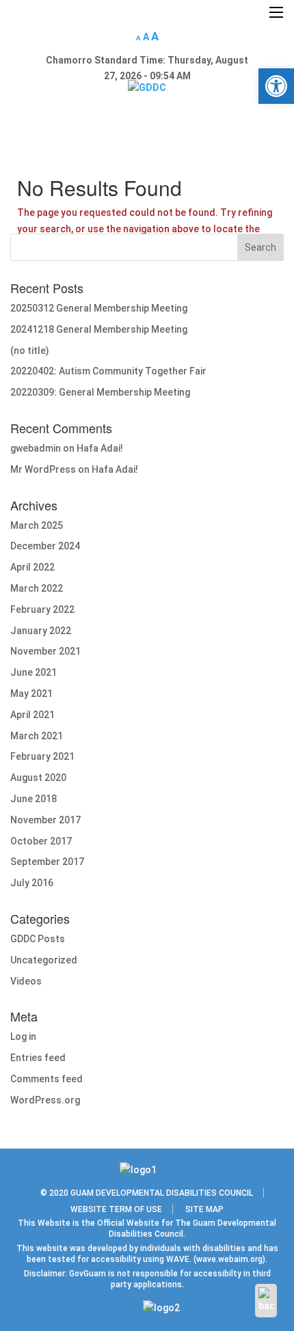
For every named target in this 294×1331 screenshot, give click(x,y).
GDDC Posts (37, 938)
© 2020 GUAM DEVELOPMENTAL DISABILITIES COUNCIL (146, 1193)
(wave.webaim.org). (229, 1259)
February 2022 (42, 609)
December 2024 (45, 545)
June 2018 (33, 798)
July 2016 (31, 882)
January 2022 (40, 630)
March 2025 (36, 525)
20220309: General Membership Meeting (100, 392)
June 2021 (33, 672)
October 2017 (41, 841)
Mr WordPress (43, 469)
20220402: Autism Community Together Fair (108, 371)
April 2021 (32, 714)
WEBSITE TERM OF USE (116, 1209)
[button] (276, 86)
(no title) (29, 350)
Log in (23, 1036)
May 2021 (31, 693)
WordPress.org (45, 1100)
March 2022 (36, 588)
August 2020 (38, 777)
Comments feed (46, 1078)
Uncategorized (43, 960)
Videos (26, 981)
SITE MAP (204, 1209)
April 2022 (32, 567)
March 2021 (36, 735)
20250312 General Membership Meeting (98, 308)
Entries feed (38, 1057)
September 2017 (47, 861)
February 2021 (42, 756)
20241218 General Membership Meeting (98, 329)
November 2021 (45, 651)
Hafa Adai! (100, 448)
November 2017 (45, 819)
